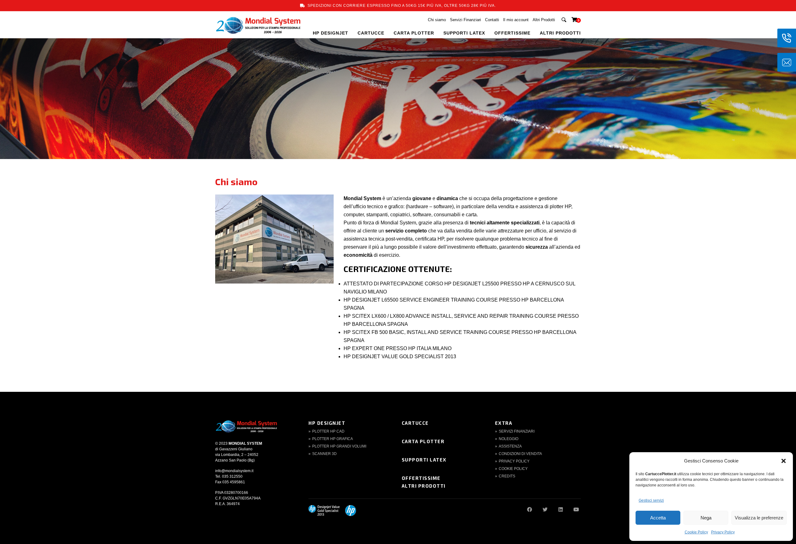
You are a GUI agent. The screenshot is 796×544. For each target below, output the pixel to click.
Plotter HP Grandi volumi (339, 446)
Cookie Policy (696, 532)
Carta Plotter (423, 441)
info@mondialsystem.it (234, 471)
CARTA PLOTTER (414, 32)
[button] (783, 461)
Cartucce (415, 423)
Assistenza (510, 446)
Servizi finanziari (517, 431)
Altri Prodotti (544, 19)
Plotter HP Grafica (332, 439)
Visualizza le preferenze (759, 517)
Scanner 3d (324, 454)
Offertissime (421, 478)
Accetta (658, 517)
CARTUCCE (371, 32)
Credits (507, 476)
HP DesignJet (326, 423)
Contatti (492, 19)
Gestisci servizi (651, 500)
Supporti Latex (424, 459)
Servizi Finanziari (465, 19)
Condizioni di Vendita (520, 454)
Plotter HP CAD (328, 431)
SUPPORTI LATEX (464, 32)
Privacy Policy (723, 532)
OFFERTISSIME (512, 32)
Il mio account (516, 19)
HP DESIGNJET (330, 32)
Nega (706, 517)
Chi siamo (437, 19)
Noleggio (508, 439)
